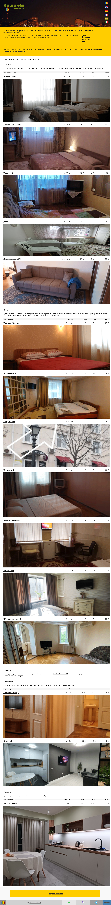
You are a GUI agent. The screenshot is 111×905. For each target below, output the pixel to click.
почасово (65, 30)
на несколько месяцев (11, 32)
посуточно (57, 30)
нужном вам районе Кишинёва (14, 51)
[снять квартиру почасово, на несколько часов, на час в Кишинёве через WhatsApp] (69, 903)
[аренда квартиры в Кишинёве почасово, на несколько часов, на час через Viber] (83, 903)
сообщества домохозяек (18, 30)
